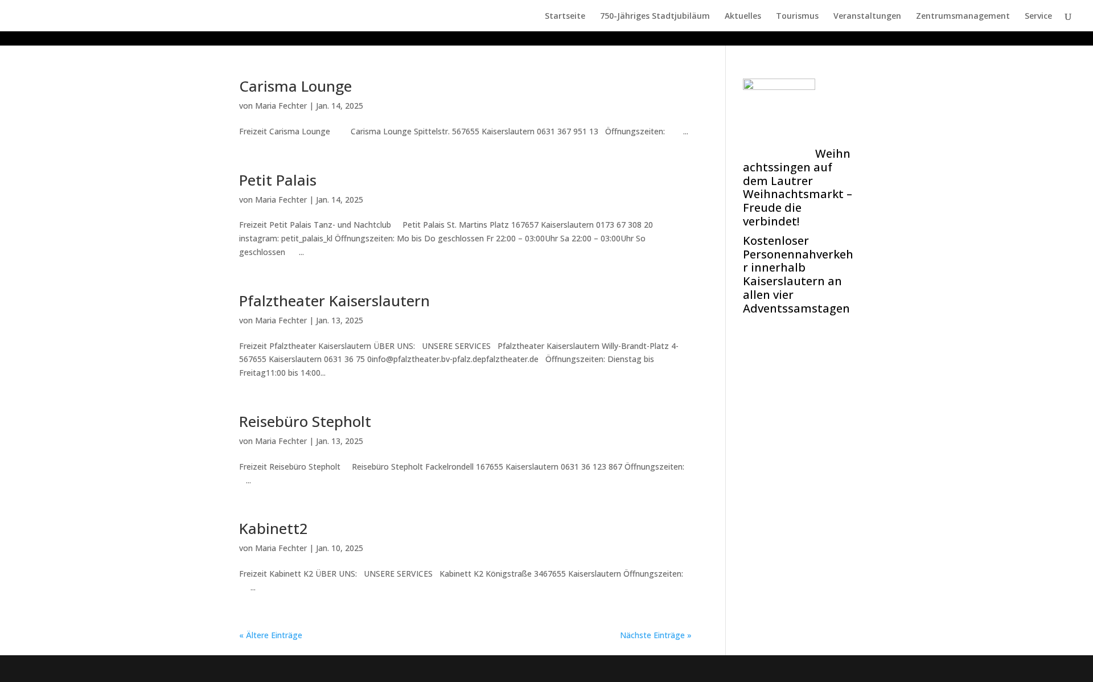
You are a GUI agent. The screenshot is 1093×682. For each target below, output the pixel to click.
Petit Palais (278, 180)
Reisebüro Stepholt (305, 421)
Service (1038, 16)
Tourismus (797, 16)
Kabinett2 (273, 528)
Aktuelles (743, 16)
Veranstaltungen (867, 16)
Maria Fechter (281, 105)
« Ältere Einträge (270, 635)
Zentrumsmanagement (963, 16)
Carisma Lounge (295, 86)
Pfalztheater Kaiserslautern (334, 300)
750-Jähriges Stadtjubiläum (655, 16)
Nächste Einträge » (656, 635)
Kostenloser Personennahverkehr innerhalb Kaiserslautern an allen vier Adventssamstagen (798, 274)
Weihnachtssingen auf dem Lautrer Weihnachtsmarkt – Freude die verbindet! (797, 187)
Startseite (565, 16)
